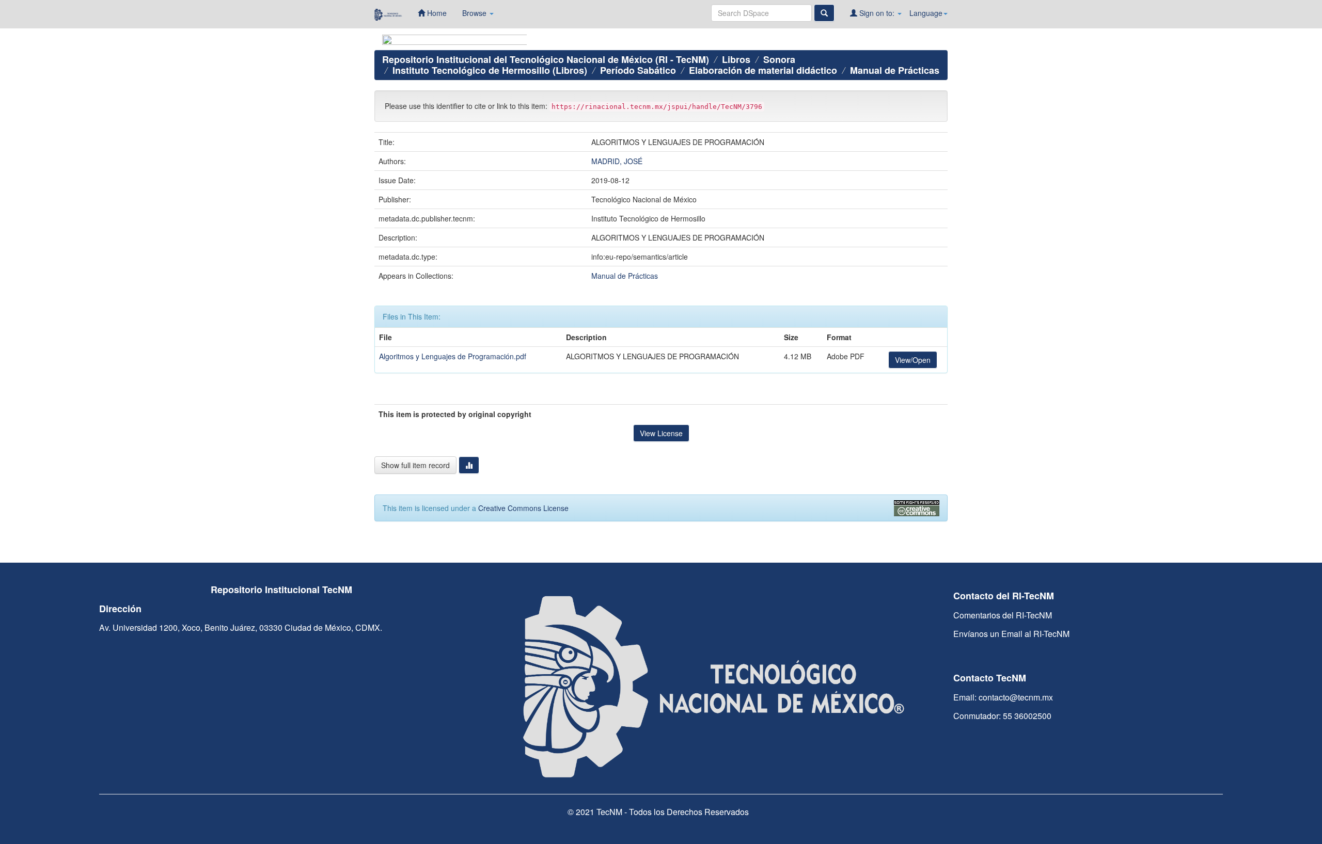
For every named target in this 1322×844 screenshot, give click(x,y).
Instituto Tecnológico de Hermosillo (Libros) (489, 70)
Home (436, 13)
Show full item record (415, 465)
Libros (736, 59)
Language (925, 13)
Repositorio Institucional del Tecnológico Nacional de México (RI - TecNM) (545, 59)
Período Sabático (638, 70)
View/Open (913, 360)
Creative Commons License (523, 508)
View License (661, 433)
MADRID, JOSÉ (616, 161)
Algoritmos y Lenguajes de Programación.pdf (452, 356)
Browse (475, 13)
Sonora (779, 59)
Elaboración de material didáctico (763, 70)
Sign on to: (876, 13)
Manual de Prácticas (894, 70)
